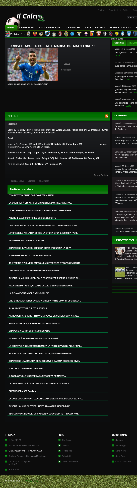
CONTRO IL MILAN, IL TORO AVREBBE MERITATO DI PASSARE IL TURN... (44, 225)
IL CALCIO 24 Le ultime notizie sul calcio (25, 21)
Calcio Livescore (123, 461)
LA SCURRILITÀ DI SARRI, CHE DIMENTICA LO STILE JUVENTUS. (40, 203)
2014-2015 (17, 34)
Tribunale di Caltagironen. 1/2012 (20, 462)
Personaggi (120, 445)
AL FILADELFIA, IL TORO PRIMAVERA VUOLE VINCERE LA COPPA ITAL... (44, 316)
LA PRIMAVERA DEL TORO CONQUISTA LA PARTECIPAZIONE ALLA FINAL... (45, 346)
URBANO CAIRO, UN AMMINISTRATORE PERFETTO (34, 271)
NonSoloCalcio (120, 27)
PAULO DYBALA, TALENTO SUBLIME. (27, 240)
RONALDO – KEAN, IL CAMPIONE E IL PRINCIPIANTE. (34, 323)
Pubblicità (66, 456)
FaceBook (113, 10)
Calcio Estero (95, 27)
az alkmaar (44, 181)
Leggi (117, 55)
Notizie (101, 10)
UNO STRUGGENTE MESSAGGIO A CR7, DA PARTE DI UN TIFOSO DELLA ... (45, 301)
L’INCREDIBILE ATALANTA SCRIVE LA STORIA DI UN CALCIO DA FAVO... (43, 233)
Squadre (119, 440)
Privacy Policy (31, 481)
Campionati (26, 27)
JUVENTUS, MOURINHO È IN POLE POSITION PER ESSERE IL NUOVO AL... (44, 278)
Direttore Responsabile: (27, 456)
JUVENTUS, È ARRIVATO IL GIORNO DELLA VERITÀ (33, 338)
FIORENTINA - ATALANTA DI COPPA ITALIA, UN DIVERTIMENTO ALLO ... (43, 353)
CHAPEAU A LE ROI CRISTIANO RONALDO (29, 331)
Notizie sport (66, 70)
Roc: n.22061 (15, 469)
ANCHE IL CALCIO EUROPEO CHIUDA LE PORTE (32, 218)
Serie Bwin (120, 456)
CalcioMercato (49, 27)
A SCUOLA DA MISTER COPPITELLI (26, 368)
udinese (31, 181)
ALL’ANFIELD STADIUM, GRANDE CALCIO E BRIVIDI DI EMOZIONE (41, 286)
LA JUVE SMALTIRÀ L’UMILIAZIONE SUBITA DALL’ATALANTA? (39, 384)
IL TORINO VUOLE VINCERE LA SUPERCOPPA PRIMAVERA (37, 376)
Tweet (67, 63)
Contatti (65, 445)
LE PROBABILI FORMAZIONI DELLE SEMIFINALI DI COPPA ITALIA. (40, 210)
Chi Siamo (67, 440)
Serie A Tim (120, 451)
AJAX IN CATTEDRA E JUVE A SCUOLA (28, 308)
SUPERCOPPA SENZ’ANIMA (22, 391)
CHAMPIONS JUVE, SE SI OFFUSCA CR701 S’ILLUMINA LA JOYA (40, 248)
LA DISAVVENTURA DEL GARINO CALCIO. (29, 293)
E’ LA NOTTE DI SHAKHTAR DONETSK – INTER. (31, 195)
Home (10, 27)
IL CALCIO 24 (15, 440)
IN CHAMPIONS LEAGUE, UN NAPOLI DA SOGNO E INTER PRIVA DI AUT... (44, 414)
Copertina (119, 43)
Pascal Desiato (101, 175)
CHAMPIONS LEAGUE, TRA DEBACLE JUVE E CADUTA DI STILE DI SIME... (44, 361)
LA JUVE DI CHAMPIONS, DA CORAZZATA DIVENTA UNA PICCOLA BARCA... (46, 399)
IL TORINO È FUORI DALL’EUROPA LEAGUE (30, 255)
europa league (17, 181)
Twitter (125, 10)
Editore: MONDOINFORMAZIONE (24, 445)
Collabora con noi (70, 461)
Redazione (67, 451)
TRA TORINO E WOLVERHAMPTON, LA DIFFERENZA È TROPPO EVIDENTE (44, 263)
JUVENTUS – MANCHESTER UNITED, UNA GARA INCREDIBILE (39, 406)
